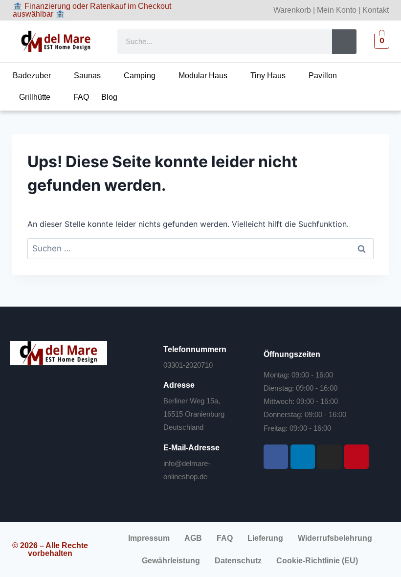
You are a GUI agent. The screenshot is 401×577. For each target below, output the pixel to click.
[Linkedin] (302, 456)
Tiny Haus (268, 75)
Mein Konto (336, 10)
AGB (193, 538)
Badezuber (32, 75)
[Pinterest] (356, 456)
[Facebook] (276, 456)
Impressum (149, 538)
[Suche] (344, 41)
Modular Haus (202, 75)
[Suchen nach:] (200, 248)
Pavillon (323, 75)
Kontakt (375, 10)
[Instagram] (329, 456)
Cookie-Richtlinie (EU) (317, 560)
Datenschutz (238, 560)
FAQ (81, 97)
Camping (140, 75)
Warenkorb (292, 10)
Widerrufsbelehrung (335, 538)
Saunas (87, 75)
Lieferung (265, 538)
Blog (109, 97)
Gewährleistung (171, 560)
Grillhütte (34, 97)
